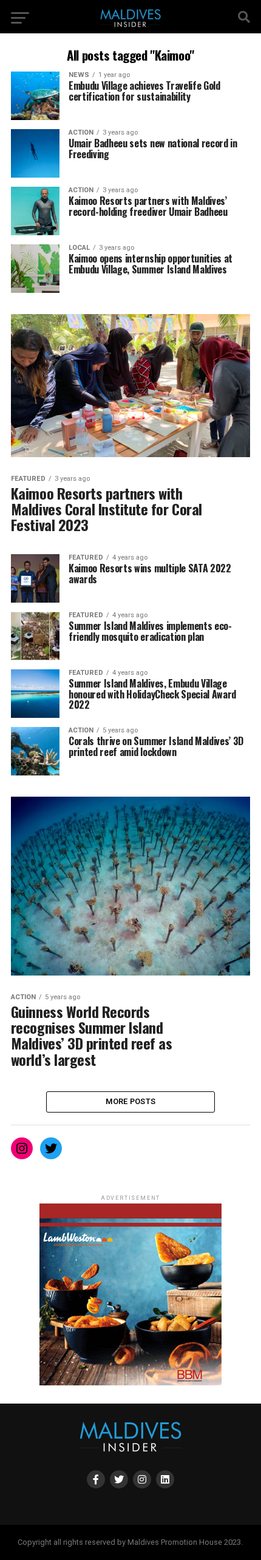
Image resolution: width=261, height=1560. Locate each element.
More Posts (131, 1101)
